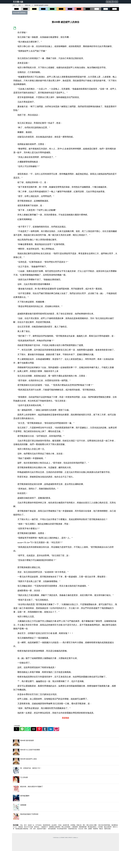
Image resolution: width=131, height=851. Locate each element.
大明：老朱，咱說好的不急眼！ (38, 828)
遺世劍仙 (36, 827)
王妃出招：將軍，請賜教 (85, 828)
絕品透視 (54, 825)
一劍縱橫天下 (44, 827)
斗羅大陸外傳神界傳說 (104, 825)
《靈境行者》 (27, 5)
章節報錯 (65, 718)
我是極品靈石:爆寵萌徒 (22, 828)
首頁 (14, 5)
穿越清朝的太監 (72, 828)
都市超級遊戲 (52, 828)
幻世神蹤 (100, 827)
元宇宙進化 (38, 825)
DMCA (66, 837)
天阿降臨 (73, 825)
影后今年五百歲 (28, 827)
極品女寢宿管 (108, 827)
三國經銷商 (75, 827)
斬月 (25, 825)
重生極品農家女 (92, 827)
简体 (116, 2)
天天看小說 (18, 2)
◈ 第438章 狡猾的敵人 (19, 12)
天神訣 (60, 825)
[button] (16, 729)
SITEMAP (62, 837)
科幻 (20, 5)
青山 (21, 825)
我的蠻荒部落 (47, 825)
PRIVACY (70, 837)
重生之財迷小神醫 (92, 825)
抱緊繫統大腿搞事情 (55, 827)
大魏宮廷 (20, 827)
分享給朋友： (17, 725)
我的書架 (108, 2)
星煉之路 (79, 825)
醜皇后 (101, 828)
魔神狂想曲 (107, 828)
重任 (84, 825)
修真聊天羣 (66, 825)
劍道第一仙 (31, 825)
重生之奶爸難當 (66, 827)
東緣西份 (95, 828)
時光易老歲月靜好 (62, 828)
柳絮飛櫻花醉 (83, 827)
